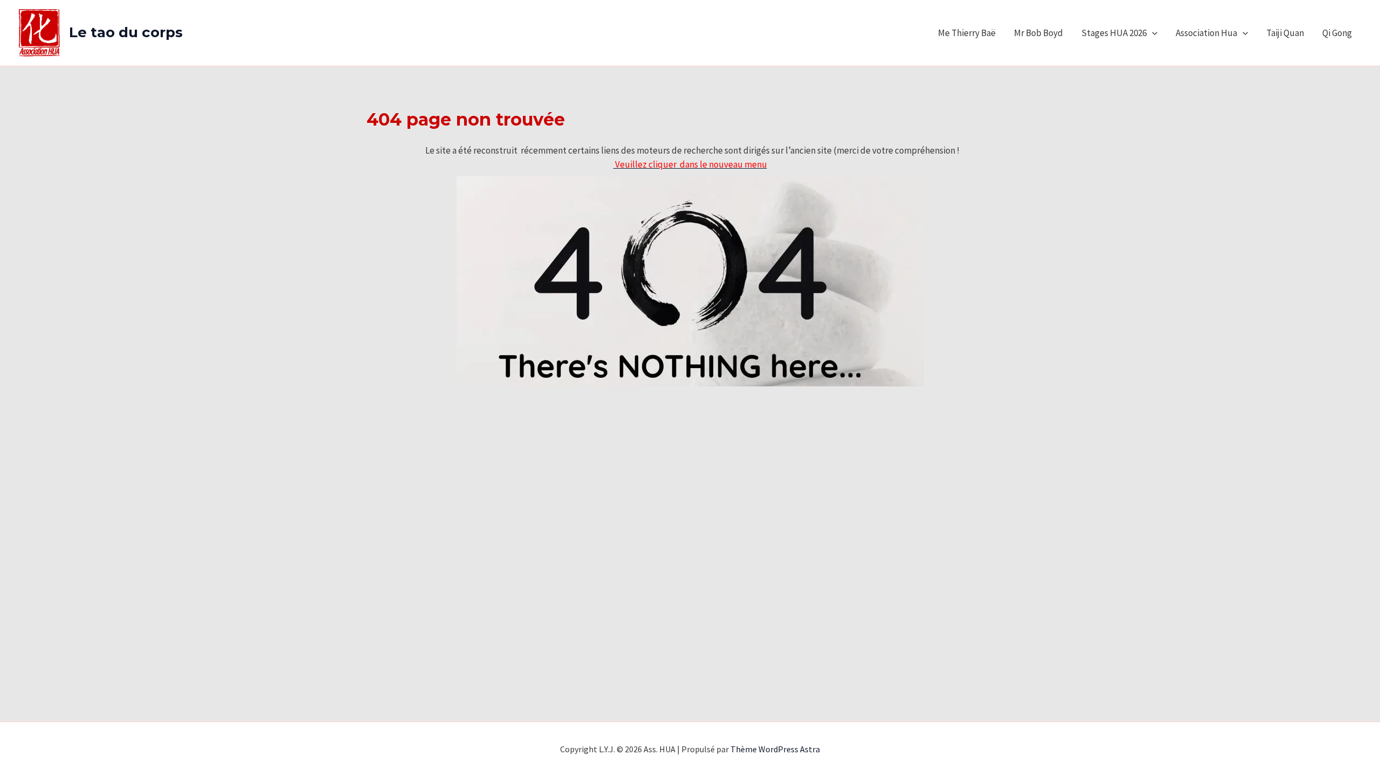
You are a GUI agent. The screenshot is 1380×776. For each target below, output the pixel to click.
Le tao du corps (126, 32)
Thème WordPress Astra (775, 749)
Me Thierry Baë (967, 33)
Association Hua (1206, 33)
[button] (1152, 32)
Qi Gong (1337, 33)
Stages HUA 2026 (1114, 33)
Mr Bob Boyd (1038, 33)
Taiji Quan (1285, 33)
